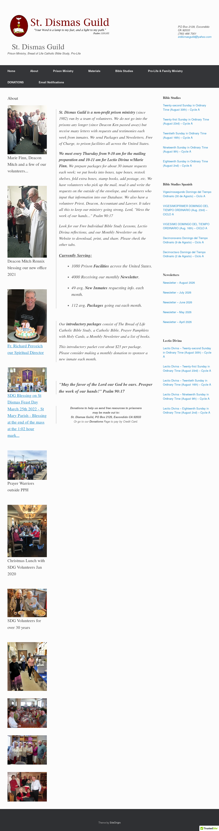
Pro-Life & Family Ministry (165, 71)
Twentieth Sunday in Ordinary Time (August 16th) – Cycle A (184, 135)
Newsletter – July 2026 (177, 292)
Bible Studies (124, 71)
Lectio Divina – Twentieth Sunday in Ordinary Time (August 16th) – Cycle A (187, 382)
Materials (94, 71)
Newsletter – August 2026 (179, 282)
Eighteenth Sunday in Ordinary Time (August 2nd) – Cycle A (185, 163)
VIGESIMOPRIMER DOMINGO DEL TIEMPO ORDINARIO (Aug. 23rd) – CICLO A (186, 210)
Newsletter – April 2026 (177, 322)
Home (11, 71)
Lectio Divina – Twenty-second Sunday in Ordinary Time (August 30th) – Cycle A (187, 352)
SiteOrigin (115, 822)
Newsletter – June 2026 (177, 302)
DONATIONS (15, 82)
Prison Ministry (63, 71)
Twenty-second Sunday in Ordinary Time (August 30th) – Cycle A (184, 107)
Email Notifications (51, 82)
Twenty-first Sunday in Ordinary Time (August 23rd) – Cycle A (186, 121)
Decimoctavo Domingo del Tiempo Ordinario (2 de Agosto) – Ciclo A (184, 254)
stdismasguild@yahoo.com (195, 37)
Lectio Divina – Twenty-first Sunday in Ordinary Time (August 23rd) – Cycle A (187, 368)
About (34, 71)
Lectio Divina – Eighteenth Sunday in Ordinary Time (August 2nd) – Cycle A (186, 410)
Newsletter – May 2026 (177, 312)
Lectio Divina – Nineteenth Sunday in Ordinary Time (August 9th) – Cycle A (186, 396)
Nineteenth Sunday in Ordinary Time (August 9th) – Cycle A (185, 149)
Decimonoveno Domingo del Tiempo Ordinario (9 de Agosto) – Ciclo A (185, 240)
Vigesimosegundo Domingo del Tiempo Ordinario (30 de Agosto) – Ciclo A (187, 194)
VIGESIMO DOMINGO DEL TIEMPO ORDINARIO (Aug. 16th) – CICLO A (186, 226)
